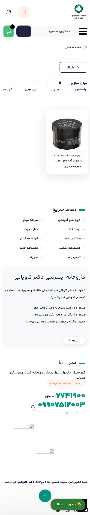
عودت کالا (75, 229)
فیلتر (70, 68)
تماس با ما (74, 257)
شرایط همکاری (29, 238)
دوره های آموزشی (69, 220)
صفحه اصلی (73, 47)
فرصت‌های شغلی (70, 248)
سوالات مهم (31, 220)
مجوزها (34, 257)
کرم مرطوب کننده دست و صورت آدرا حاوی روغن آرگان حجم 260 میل (68, 161)
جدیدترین (56, 89)
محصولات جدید (29, 248)
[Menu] (81, 31)
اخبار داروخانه (30, 229)
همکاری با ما (73, 238)
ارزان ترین (31, 89)
